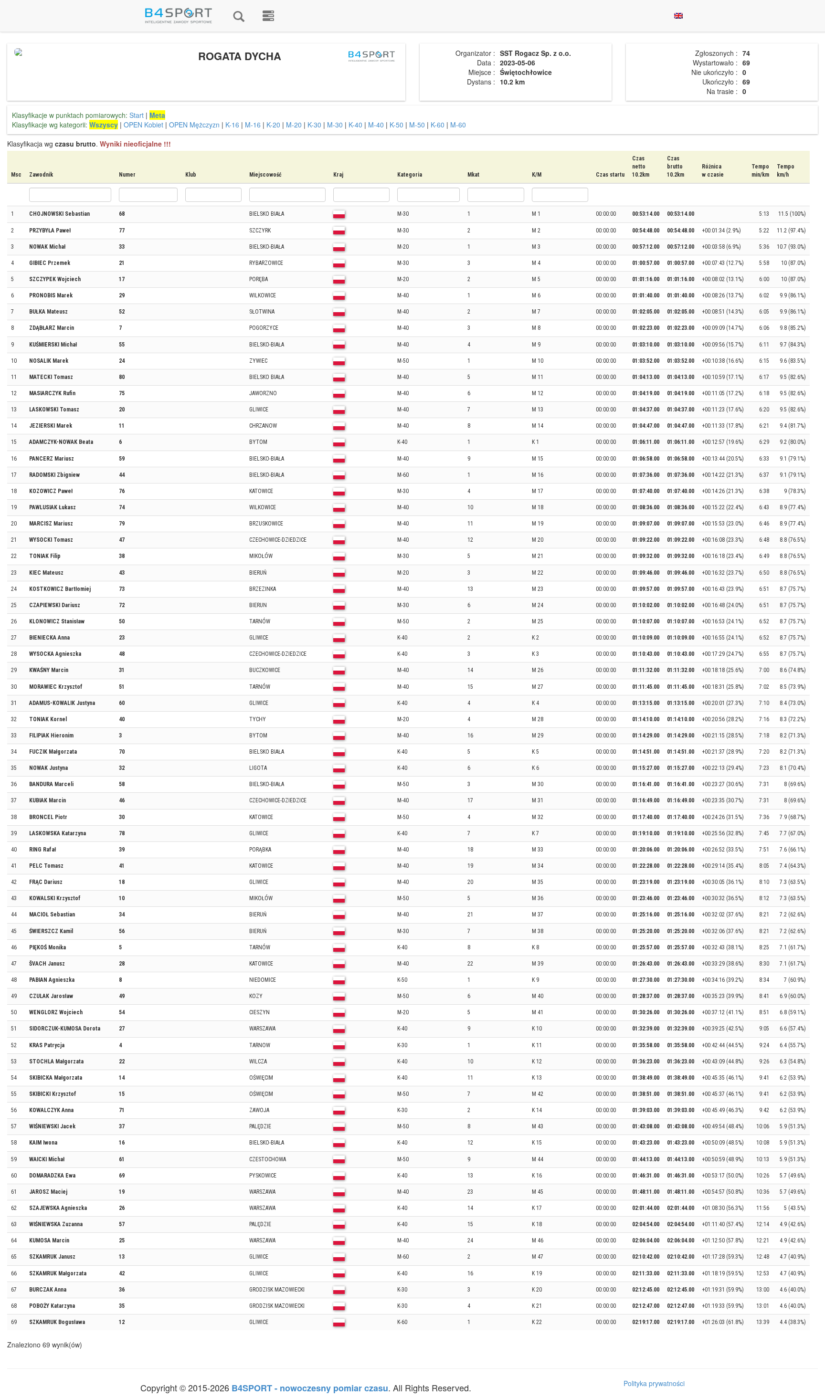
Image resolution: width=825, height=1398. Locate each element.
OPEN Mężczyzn (194, 124)
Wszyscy (103, 124)
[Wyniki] (239, 16)
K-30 (314, 124)
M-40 (376, 124)
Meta (157, 115)
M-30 (335, 124)
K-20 (273, 124)
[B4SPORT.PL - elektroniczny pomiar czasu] (268, 16)
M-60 (458, 124)
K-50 (396, 124)
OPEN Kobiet (143, 124)
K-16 (232, 124)
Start (136, 115)
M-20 (294, 124)
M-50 (417, 124)
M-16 (253, 124)
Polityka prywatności (654, 1383)
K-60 (437, 124)
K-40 (355, 124)
